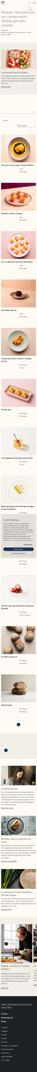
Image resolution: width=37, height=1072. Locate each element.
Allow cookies (18, 549)
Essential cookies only (18, 553)
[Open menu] (34, 3)
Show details (28, 544)
